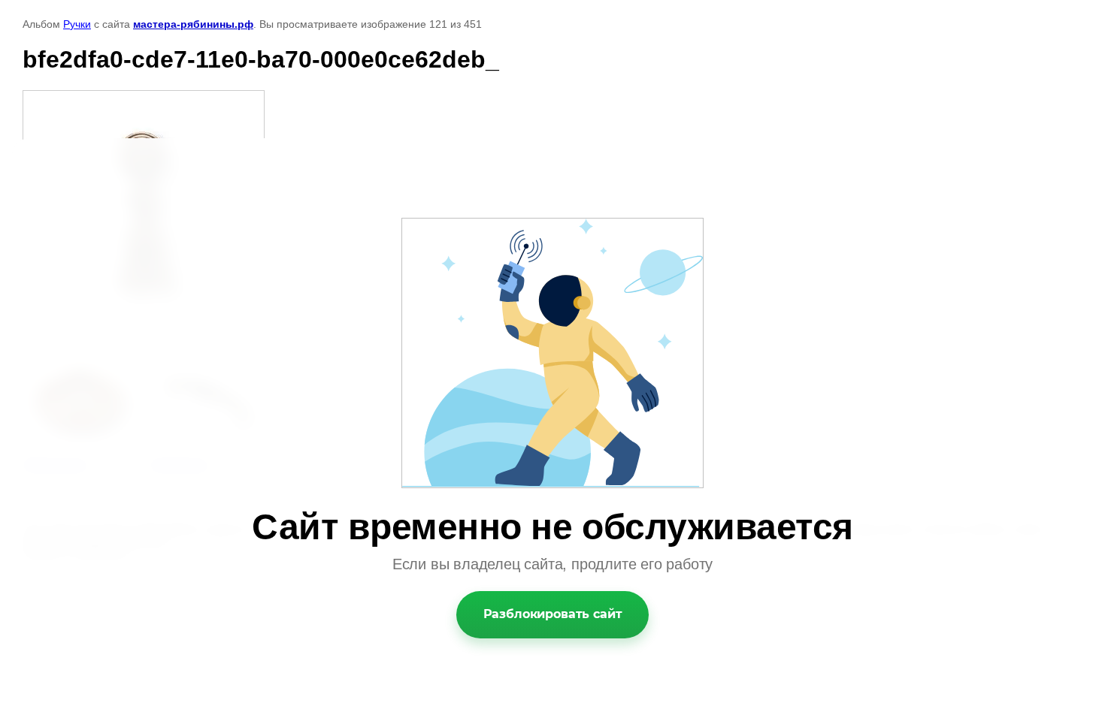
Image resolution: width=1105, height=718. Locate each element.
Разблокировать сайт (552, 614)
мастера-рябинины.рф (193, 24)
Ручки (77, 24)
